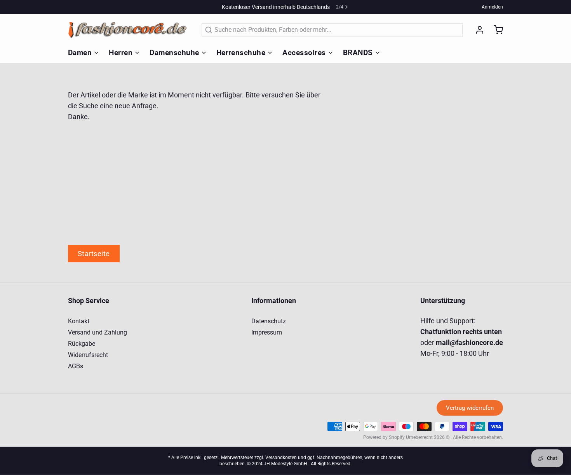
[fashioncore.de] (130, 30)
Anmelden (492, 7)
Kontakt (78, 321)
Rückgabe (81, 343)
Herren (120, 52)
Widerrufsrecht (88, 355)
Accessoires (304, 52)
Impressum (266, 332)
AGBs (75, 366)
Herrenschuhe (241, 52)
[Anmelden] (476, 30)
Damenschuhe (174, 52)
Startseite (94, 254)
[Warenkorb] (495, 30)
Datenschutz (268, 321)
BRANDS (358, 52)
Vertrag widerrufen (470, 407)
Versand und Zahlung (97, 332)
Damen (80, 52)
